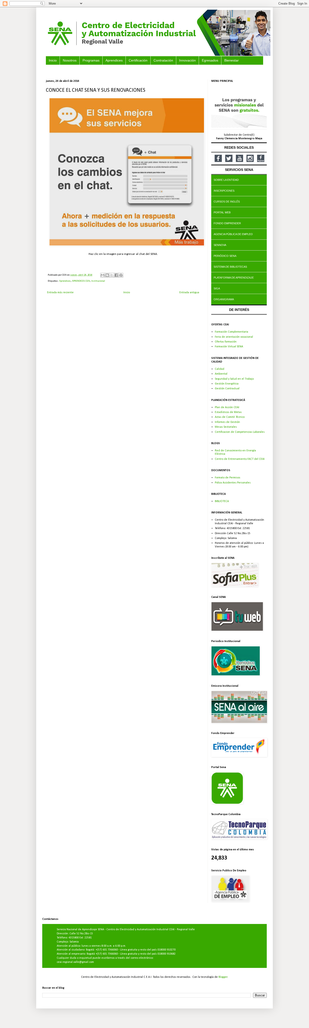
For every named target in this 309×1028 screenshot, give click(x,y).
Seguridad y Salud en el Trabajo (234, 379)
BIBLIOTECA (222, 501)
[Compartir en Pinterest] (121, 275)
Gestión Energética (227, 383)
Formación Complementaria (231, 331)
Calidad (219, 369)
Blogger (222, 977)
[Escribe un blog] (107, 275)
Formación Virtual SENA (229, 346)
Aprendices (65, 281)
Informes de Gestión (227, 422)
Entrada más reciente (60, 292)
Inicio (126, 292)
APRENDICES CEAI (81, 281)
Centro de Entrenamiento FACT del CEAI (240, 459)
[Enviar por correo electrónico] (102, 275)
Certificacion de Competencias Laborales (240, 432)
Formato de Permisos (227, 477)
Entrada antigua (189, 292)
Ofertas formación (226, 341)
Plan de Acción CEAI (227, 407)
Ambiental (221, 373)
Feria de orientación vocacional (234, 337)
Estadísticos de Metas (228, 412)
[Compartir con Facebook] (116, 275)
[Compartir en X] (111, 275)
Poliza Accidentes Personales (233, 482)
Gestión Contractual (227, 388)
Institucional (98, 281)
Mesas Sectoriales (226, 427)
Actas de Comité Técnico (230, 417)
